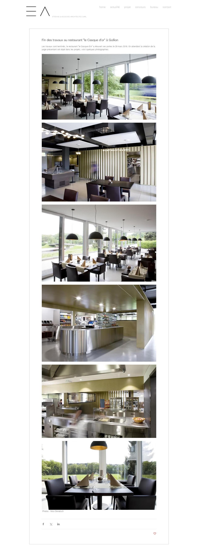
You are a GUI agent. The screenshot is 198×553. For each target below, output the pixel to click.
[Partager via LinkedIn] (58, 524)
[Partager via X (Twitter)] (50, 524)
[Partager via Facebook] (43, 524)
